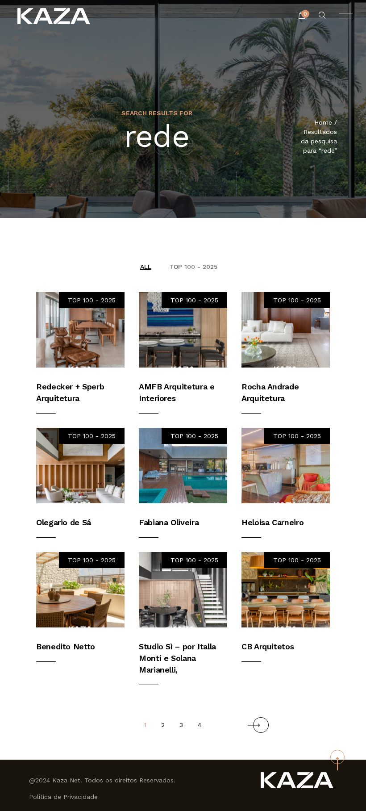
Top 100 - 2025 (193, 266)
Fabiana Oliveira (169, 522)
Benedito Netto (65, 646)
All (145, 266)
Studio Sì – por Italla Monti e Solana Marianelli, (177, 658)
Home (323, 122)
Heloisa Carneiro (272, 522)
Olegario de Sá (63, 522)
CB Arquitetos (267, 646)
